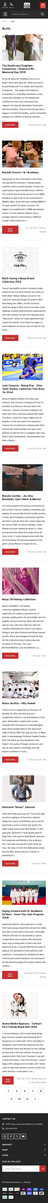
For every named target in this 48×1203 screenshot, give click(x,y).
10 (19, 1098)
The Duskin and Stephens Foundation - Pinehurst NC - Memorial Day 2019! (19, 69)
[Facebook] (11, 1136)
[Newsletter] (42, 1168)
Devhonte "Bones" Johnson (18, 807)
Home (5, 21)
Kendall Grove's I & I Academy (20, 172)
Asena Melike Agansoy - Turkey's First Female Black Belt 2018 (22, 1025)
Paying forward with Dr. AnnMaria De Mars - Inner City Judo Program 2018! (23, 914)
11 (27, 1098)
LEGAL (5, 1155)
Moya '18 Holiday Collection (19, 599)
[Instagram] (5, 1136)
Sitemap (27, 1182)
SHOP (5, 1149)
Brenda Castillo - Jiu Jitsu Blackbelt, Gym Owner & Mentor (21, 497)
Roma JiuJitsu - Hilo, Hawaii (18, 703)
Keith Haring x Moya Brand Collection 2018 (18, 279)
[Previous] (8, 1091)
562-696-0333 (11, 1128)
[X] (17, 1136)
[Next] (35, 1099)
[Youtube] (23, 1136)
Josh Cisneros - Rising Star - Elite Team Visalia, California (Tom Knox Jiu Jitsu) (23, 389)
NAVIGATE (7, 1144)
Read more (10, 125)
